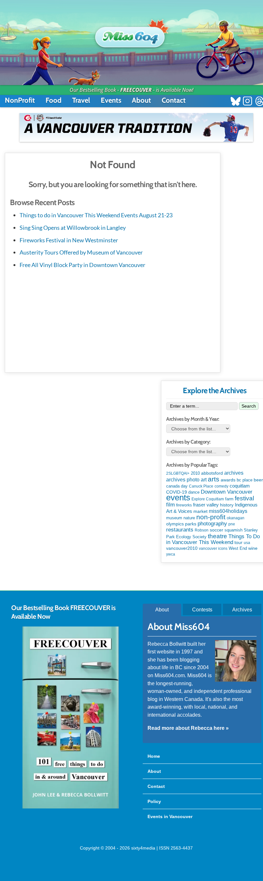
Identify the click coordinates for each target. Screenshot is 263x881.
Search (249, 406)
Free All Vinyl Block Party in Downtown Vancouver (82, 264)
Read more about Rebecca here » (188, 728)
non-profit (210, 517)
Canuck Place (201, 486)
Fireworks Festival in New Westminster (69, 240)
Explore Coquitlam (207, 499)
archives (233, 473)
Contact (174, 100)
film (170, 505)
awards (228, 479)
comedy (221, 486)
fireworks (184, 505)
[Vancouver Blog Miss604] (132, 34)
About (141, 100)
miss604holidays (228, 511)
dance (193, 492)
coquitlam (240, 485)
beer (258, 479)
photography (212, 524)
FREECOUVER (136, 89)
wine (253, 548)
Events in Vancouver (170, 816)
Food (54, 100)
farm (229, 499)
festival (244, 498)
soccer (216, 529)
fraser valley (206, 504)
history (226, 504)
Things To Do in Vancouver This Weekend (213, 539)
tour (238, 542)
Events (111, 100)
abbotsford (212, 473)
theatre (217, 536)
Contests (202, 609)
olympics (175, 524)
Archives (242, 609)
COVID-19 (176, 492)
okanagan (235, 518)
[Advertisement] (112, 319)
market (200, 511)
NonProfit (20, 100)
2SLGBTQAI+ (178, 473)
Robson (201, 530)
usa (247, 542)
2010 (195, 473)
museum (174, 517)
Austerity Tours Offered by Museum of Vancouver (81, 252)
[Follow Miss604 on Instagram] (247, 102)
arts (213, 479)
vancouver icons (213, 548)
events (178, 497)
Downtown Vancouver (226, 491)
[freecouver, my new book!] (70, 807)
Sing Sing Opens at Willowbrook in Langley (73, 227)
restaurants (179, 529)
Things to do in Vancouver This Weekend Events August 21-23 (96, 215)
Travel (81, 100)
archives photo (182, 479)
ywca (170, 554)
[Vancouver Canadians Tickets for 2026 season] (136, 127)
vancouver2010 (182, 548)
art (204, 479)
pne (231, 524)
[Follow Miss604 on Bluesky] (235, 102)
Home (154, 756)
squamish (233, 530)
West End (238, 548)
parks (190, 523)
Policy (154, 801)
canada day (177, 486)
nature (189, 517)
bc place (244, 480)
